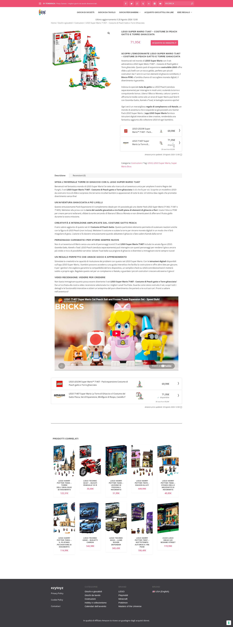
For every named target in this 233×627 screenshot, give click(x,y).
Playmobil (123, 595)
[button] (109, 33)
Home (53, 23)
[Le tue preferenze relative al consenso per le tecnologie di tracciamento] (228, 622)
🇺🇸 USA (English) (160, 591)
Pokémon (123, 602)
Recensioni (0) (79, 175)
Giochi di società (85, 12)
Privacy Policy (57, 593)
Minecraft (122, 599)
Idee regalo (183, 12)
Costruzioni (79, 23)
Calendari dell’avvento (95, 606)
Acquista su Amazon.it (164, 43)
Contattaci (55, 606)
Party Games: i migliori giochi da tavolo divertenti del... (77, 3)
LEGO (150, 163)
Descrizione (60, 175)
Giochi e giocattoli (65, 23)
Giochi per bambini (128, 12)
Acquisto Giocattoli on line (159, 12)
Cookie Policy (57, 599)
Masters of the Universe (129, 606)
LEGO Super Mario (162, 163)
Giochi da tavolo (107, 12)
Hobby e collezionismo (96, 602)
